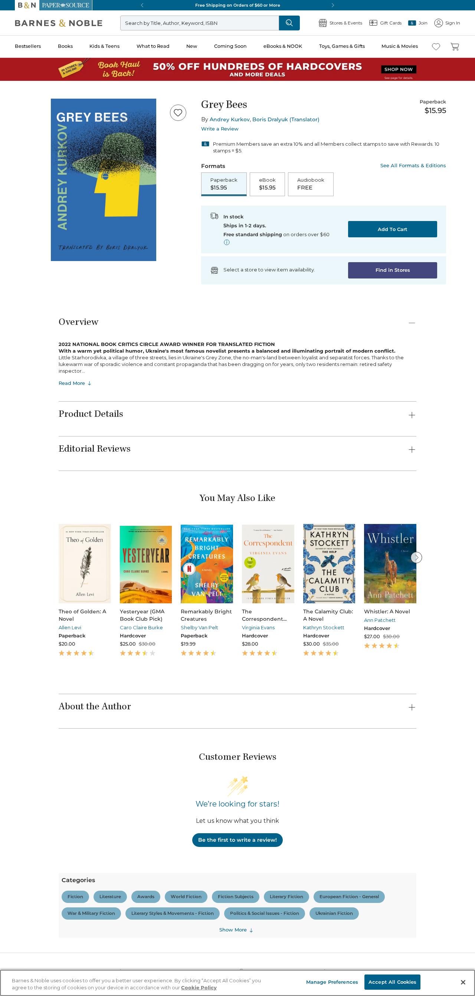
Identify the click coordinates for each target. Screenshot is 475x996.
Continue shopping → (29, 92)
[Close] (10, 51)
